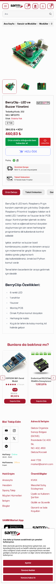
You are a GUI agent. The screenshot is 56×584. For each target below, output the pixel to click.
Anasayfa (7, 480)
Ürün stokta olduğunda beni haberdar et (22, 142)
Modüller (43, 23)
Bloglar (6, 505)
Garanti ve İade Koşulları (39, 509)
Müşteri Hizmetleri (12, 495)
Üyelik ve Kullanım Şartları (40, 495)
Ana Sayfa (9, 23)
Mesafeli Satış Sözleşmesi (38, 487)
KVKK (34, 480)
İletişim (6, 500)
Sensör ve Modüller (26, 23)
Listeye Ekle (45, 143)
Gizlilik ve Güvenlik (40, 502)
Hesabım (7, 485)
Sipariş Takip (8, 490)
